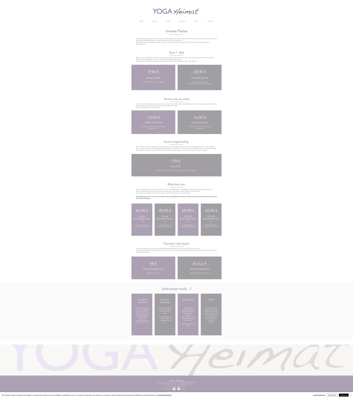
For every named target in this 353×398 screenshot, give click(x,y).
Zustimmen (343, 395)
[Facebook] (174, 388)
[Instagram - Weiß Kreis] (178, 388)
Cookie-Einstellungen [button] (319, 395)
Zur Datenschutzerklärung (164, 395)
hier (165, 322)
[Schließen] (351, 395)
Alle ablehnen (332, 395)
